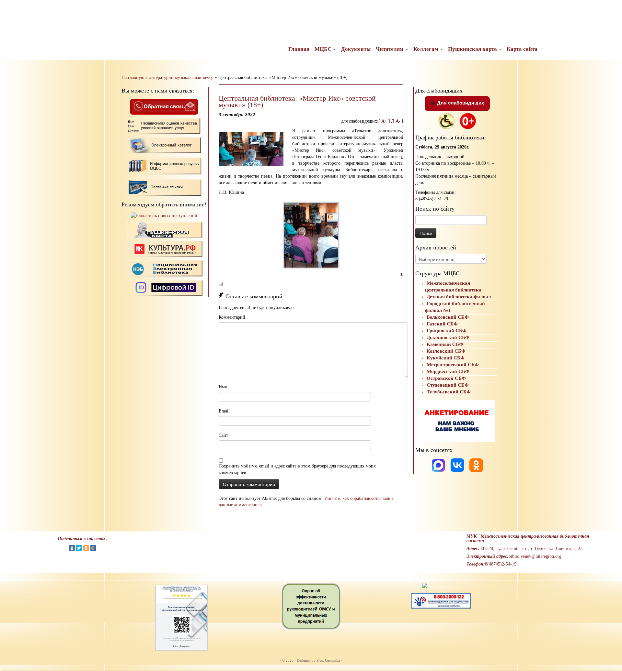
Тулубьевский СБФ (449, 391)
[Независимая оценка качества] (164, 125)
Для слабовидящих (460, 102)
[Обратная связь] (164, 106)
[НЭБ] (164, 248)
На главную (132, 77)
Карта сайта (522, 49)
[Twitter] (79, 548)
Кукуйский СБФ (446, 357)
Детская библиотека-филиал (459, 296)
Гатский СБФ (442, 323)
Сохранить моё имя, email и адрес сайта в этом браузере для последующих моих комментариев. (297, 469)
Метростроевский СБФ (453, 364)
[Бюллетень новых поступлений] (164, 215)
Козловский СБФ (446, 351)
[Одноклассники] (476, 464)
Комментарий (232, 317)
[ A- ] (398, 121)
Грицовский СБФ (446, 330)
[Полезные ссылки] (164, 186)
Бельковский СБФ (448, 317)
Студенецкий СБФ (448, 385)
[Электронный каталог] (164, 145)
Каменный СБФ (445, 344)
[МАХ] (439, 464)
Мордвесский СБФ (448, 371)
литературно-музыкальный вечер (181, 77)
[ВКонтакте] (72, 548)
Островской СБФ (446, 378)
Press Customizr (328, 660)
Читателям (390, 49)
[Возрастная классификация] (468, 120)
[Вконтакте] (458, 464)
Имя (223, 386)
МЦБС (324, 49)
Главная (298, 49)
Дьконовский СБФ (448, 337)
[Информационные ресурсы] (164, 165)
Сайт (223, 435)
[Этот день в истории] (440, 586)
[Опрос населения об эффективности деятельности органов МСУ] (311, 606)
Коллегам (426, 49)
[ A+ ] (384, 121)
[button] (10, 10)
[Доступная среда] (446, 120)
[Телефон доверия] (440, 600)
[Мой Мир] (93, 548)
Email (224, 411)
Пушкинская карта (473, 49)
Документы (356, 49)
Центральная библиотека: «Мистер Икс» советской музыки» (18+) (297, 101)
